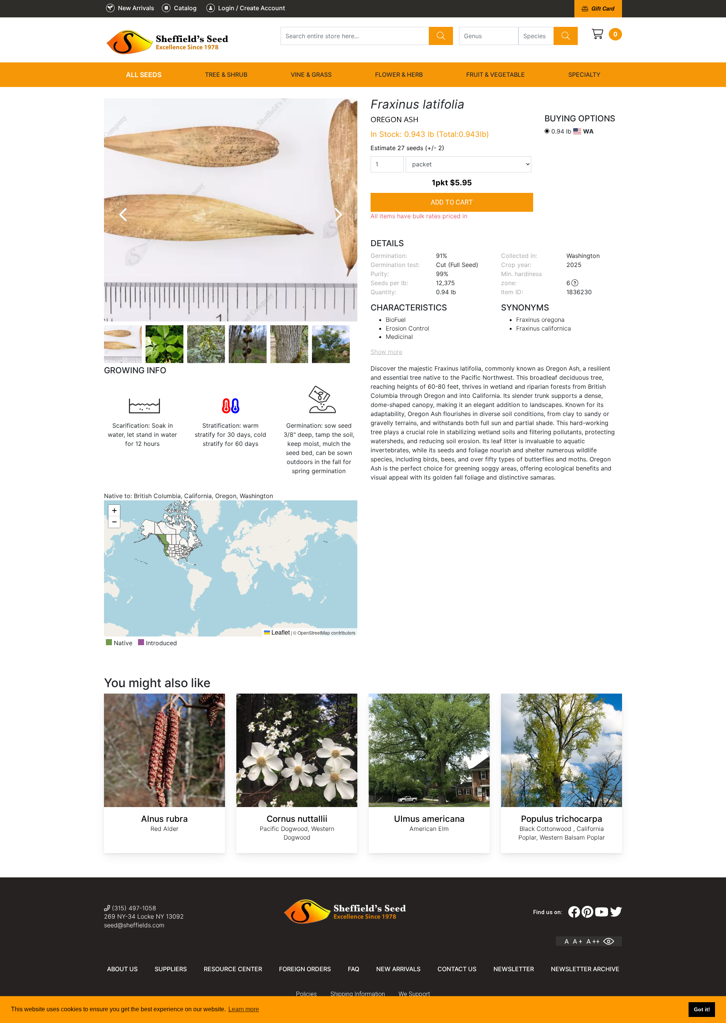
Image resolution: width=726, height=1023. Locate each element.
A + (577, 941)
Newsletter (513, 969)
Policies (306, 994)
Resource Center (233, 969)
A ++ (593, 941)
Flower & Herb (399, 74)
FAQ (353, 969)
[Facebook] (574, 912)
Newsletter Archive (585, 969)
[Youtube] (601, 912)
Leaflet (280, 632)
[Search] (441, 36)
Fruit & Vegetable (495, 74)
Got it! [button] (702, 1009)
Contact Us (456, 969)
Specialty (584, 74)
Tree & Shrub (226, 74)
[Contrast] (611, 941)
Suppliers (171, 969)
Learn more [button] (243, 1009)
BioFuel (396, 319)
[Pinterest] (587, 912)
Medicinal (399, 336)
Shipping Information (357, 994)
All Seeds (143, 75)
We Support (414, 994)
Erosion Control (407, 328)
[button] (114, 510)
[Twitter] (616, 912)
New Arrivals (398, 969)
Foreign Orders (305, 969)
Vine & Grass (311, 74)
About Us (122, 969)
